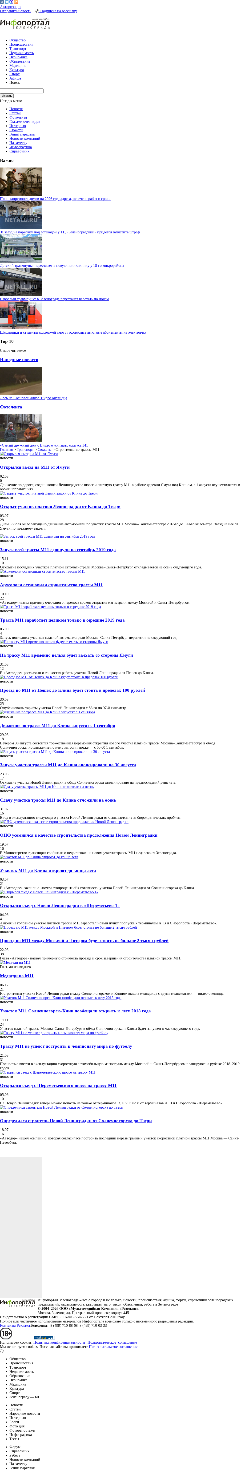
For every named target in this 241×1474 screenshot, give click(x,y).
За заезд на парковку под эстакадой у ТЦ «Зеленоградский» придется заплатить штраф (70, 232)
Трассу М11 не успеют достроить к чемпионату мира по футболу (66, 1046)
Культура (16, 70)
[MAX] (11, 2)
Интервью (17, 126)
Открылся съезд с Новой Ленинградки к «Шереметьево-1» (60, 905)
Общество (17, 40)
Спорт (14, 74)
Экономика (18, 57)
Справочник (19, 151)
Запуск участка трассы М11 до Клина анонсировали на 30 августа (68, 764)
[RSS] (16, 2)
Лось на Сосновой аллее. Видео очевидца (33, 398)
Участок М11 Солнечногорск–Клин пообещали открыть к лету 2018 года (75, 1010)
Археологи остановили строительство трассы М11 (51, 584)
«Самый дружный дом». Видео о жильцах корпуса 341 (44, 445)
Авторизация (10, 7)
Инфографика (20, 147)
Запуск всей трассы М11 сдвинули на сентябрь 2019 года (58, 549)
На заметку (18, 143)
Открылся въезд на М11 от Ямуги (35, 467)
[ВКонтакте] (2, 2)
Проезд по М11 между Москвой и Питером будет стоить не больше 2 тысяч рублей (84, 940)
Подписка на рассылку (58, 11)
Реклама (23, 1325)
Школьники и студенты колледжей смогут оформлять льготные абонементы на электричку (73, 332)
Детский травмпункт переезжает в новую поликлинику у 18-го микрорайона (62, 266)
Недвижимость (21, 53)
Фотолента (18, 117)
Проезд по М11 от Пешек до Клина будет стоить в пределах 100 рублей (72, 690)
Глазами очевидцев (24, 122)
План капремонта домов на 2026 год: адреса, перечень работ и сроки (55, 199)
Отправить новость (15, 11)
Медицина (17, 66)
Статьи (15, 113)
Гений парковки (22, 134)
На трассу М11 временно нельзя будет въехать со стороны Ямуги (66, 655)
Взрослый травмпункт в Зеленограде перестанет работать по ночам (54, 299)
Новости (16, 109)
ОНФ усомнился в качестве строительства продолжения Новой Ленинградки (78, 835)
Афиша (15, 78)
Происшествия (21, 44)
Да (2, 1351)
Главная (6, 449)
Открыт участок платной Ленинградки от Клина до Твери (60, 506)
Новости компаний (24, 138)
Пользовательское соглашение (113, 1347)
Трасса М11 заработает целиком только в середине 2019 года (62, 620)
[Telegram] (6, 2)
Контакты (8, 1325)
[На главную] (25, 23)
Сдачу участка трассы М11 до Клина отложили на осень (58, 800)
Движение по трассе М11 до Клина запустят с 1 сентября (57, 725)
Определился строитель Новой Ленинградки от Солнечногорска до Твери (76, 1120)
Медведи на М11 (17, 975)
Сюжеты (16, 130)
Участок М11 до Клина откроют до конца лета (48, 870)
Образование (19, 61)
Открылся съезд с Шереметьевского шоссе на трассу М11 (58, 1085)
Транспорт (17, 49)
